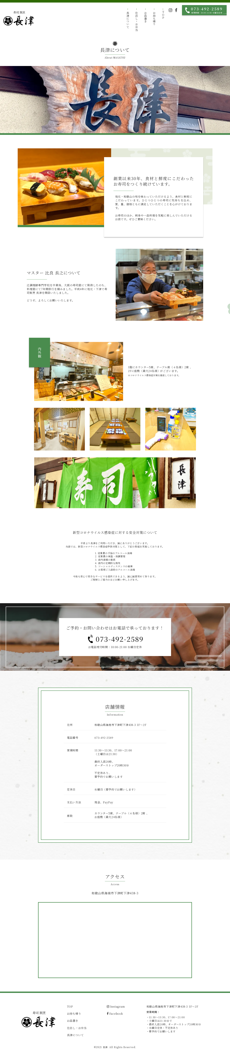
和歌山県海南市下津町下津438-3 (115, 893)
